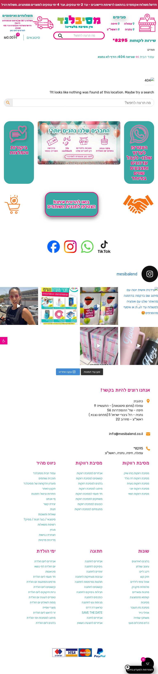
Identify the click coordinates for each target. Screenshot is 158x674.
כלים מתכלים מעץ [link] (139, 623)
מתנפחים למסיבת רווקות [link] (88, 509)
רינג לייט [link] (144, 571)
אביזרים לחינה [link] (94, 618)
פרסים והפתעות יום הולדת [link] (41, 582)
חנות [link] (53, 509)
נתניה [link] (128, 29)
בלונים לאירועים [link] (140, 561)
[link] (3, 340)
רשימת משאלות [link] (47, 524)
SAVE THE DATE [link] (92, 612)
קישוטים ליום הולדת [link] (45, 587)
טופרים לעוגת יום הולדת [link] (42, 597)
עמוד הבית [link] (147, 57)
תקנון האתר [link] (49, 488)
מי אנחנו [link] (51, 499)
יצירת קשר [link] (49, 504)
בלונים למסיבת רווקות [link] (90, 483)
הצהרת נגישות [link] (47, 535)
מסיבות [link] (145, 602)
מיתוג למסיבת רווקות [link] (90, 488)
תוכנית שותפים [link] (47, 478)
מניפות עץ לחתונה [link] (92, 602)
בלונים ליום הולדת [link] (46, 623)
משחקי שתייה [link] (141, 618)
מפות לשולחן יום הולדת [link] (43, 602)
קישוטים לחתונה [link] (93, 587)
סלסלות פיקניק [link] (140, 587)
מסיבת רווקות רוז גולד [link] (136, 478)
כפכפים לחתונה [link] (93, 597)
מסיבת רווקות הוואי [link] (138, 494)
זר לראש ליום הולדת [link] (44, 612)
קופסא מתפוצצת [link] (139, 597)
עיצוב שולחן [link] (142, 566)
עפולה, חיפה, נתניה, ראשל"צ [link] (124, 453)
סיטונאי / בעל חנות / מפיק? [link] (40, 519)
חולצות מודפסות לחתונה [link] (88, 582)
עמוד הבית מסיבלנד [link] (44, 473)
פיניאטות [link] (50, 571)
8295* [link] (138, 448)
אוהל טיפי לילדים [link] (139, 582)
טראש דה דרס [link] (94, 607)
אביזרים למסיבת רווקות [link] (89, 473)
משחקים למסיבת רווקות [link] (89, 499)
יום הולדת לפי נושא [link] (45, 566)
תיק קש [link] (144, 577)
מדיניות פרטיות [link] (47, 540)
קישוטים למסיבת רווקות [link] (89, 478)
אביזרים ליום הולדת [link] (45, 561)
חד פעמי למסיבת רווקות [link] (89, 494)
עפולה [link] (128, 23)
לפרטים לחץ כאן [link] (17, 30)
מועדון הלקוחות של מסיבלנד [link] (39, 483)
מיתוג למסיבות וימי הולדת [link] (41, 618)
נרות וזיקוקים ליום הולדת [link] (42, 592)
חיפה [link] (114, 23)
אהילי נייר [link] (144, 612)
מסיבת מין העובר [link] (139, 607)
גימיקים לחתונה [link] (93, 566)
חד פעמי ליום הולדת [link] (44, 577)
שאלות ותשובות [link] (47, 514)
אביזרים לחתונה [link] (93, 561)
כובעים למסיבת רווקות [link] (90, 504)
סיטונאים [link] (33, 37)
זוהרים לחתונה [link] (94, 571)
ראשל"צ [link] (112, 29)
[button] (151, 50)
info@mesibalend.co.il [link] (126, 434)
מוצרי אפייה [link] (49, 607)
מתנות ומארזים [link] (140, 592)
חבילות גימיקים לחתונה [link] (89, 592)
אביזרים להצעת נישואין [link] (89, 623)
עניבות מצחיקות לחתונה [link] (88, 577)
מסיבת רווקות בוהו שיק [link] (136, 473)
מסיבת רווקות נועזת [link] (138, 483)
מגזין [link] (53, 529)
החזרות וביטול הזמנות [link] (43, 494)
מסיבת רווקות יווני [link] (139, 488)
